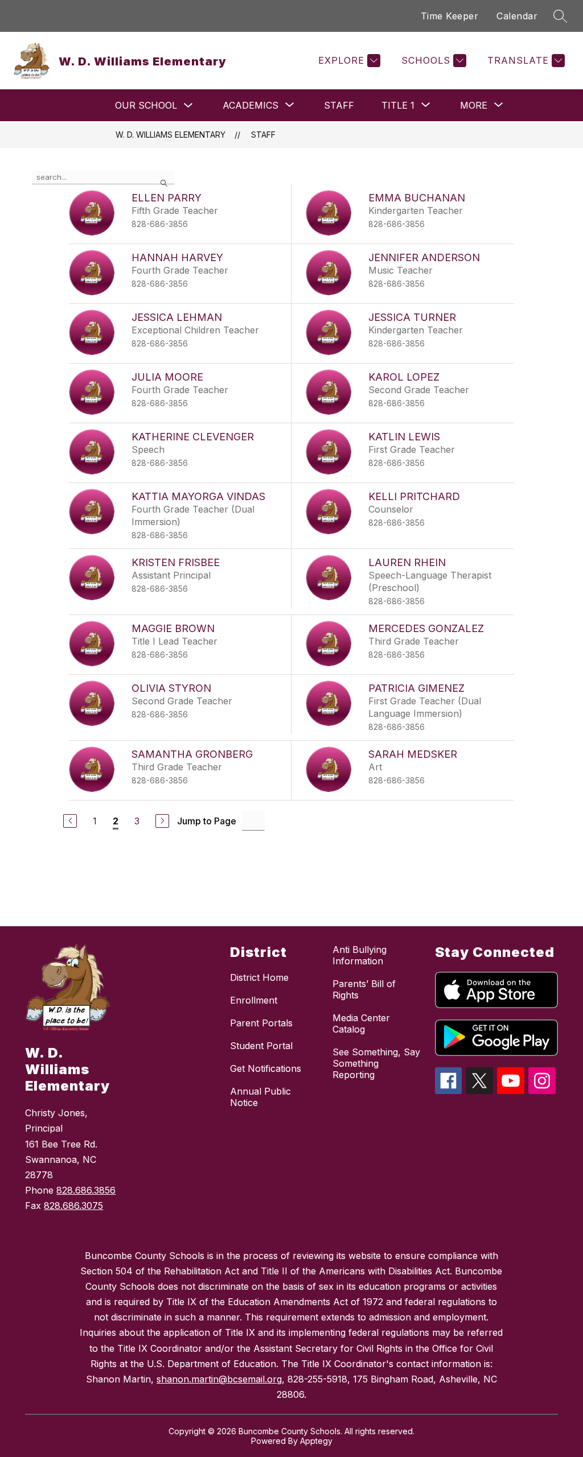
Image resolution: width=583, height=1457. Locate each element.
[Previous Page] (70, 821)
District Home (259, 977)
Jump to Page (206, 821)
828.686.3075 (73, 1205)
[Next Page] (162, 821)
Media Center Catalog (361, 1023)
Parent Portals (261, 1023)
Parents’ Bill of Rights (364, 989)
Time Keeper (450, 16)
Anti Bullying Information (359, 955)
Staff (339, 105)
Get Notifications (265, 1068)
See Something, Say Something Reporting (376, 1063)
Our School (146, 105)
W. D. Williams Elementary (170, 134)
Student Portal (261, 1045)
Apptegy (316, 1441)
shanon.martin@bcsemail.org (219, 1379)
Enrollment (253, 1000)
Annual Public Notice (260, 1096)
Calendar (516, 16)
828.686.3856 (86, 1190)
